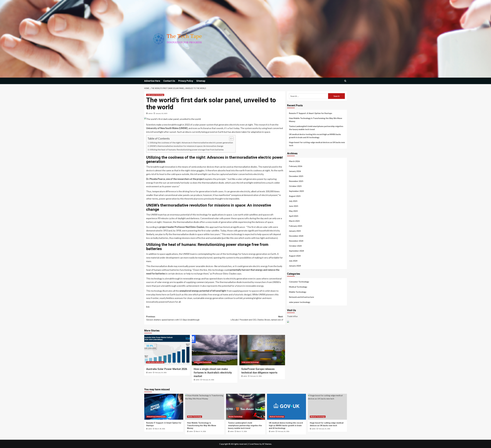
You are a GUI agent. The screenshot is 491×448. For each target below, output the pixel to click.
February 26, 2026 (283, 431)
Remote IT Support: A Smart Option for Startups (310, 113)
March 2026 (294, 161)
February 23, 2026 (208, 380)
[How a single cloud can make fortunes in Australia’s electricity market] (214, 350)
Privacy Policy (185, 81)
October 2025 (295, 186)
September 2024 (296, 251)
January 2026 (295, 171)
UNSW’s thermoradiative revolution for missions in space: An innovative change (186, 146)
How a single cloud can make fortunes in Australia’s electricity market (213, 372)
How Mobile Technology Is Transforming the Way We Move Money (315, 119)
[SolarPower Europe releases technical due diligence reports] (262, 350)
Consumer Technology (299, 282)
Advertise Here (152, 81)
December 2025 (296, 176)
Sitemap (200, 81)
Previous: (172, 318)
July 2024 (293, 261)
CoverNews (254, 444)
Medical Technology (298, 287)
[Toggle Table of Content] (230, 138)
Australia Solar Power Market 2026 (166, 369)
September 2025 (296, 191)
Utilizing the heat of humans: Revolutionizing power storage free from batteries (186, 149)
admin (150, 113)
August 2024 (295, 256)
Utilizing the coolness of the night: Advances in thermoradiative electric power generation (191, 142)
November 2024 (296, 241)
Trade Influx (292, 316)
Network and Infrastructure (301, 297)
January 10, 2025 (161, 113)
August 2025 (295, 196)
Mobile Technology (297, 292)
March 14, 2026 (201, 431)
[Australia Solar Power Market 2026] (167, 350)
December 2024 (296, 236)
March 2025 (294, 221)
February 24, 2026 (160, 372)
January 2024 (295, 266)
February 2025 (295, 226)
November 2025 (296, 181)
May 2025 (293, 211)
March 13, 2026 (242, 431)
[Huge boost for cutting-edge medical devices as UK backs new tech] (327, 407)
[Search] (345, 81)
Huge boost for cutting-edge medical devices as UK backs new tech (317, 144)
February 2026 (295, 166)
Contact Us (169, 81)
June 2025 (293, 206)
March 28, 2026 (160, 429)
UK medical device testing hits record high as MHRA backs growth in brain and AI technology (315, 135)
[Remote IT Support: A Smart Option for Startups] (163, 407)
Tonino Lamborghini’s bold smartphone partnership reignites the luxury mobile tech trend (316, 127)
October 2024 (295, 246)
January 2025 (295, 231)
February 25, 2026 (324, 429)
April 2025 (293, 216)
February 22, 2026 (256, 376)
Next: (257, 318)
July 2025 (293, 201)
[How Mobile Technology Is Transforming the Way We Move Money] (204, 407)
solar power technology (155, 95)
